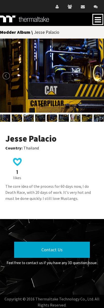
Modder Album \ (17, 32)
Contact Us (52, 250)
